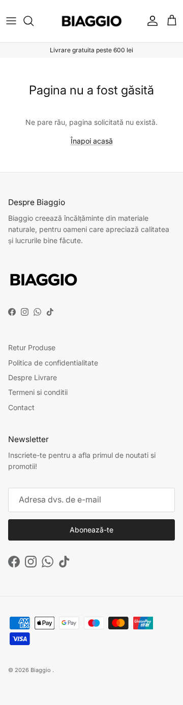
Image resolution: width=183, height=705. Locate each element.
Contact (21, 407)
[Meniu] (11, 21)
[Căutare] (33, 21)
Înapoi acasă (92, 141)
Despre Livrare (32, 377)
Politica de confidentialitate (53, 362)
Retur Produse (31, 347)
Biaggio (40, 670)
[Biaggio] (92, 21)
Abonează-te (91, 529)
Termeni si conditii (38, 392)
